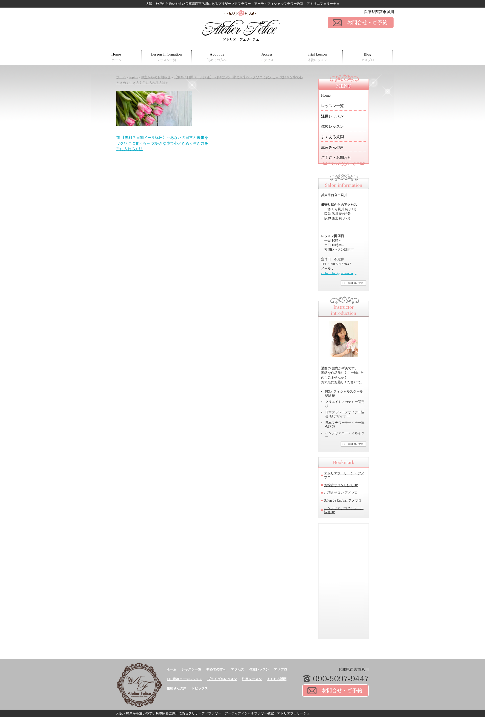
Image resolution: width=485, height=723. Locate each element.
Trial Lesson (317, 57)
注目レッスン (332, 116)
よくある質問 (332, 137)
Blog (367, 57)
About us (217, 57)
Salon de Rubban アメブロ (342, 500)
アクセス (237, 669)
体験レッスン (332, 126)
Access (267, 57)
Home (116, 57)
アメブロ (280, 669)
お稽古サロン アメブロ (341, 493)
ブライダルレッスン (222, 679)
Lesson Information (166, 57)
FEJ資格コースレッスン (184, 679)
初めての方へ (216, 669)
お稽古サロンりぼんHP (341, 485)
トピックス (199, 688)
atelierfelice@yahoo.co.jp (338, 273)
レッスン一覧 (332, 106)
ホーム (172, 669)
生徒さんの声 (332, 147)
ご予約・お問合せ (336, 158)
